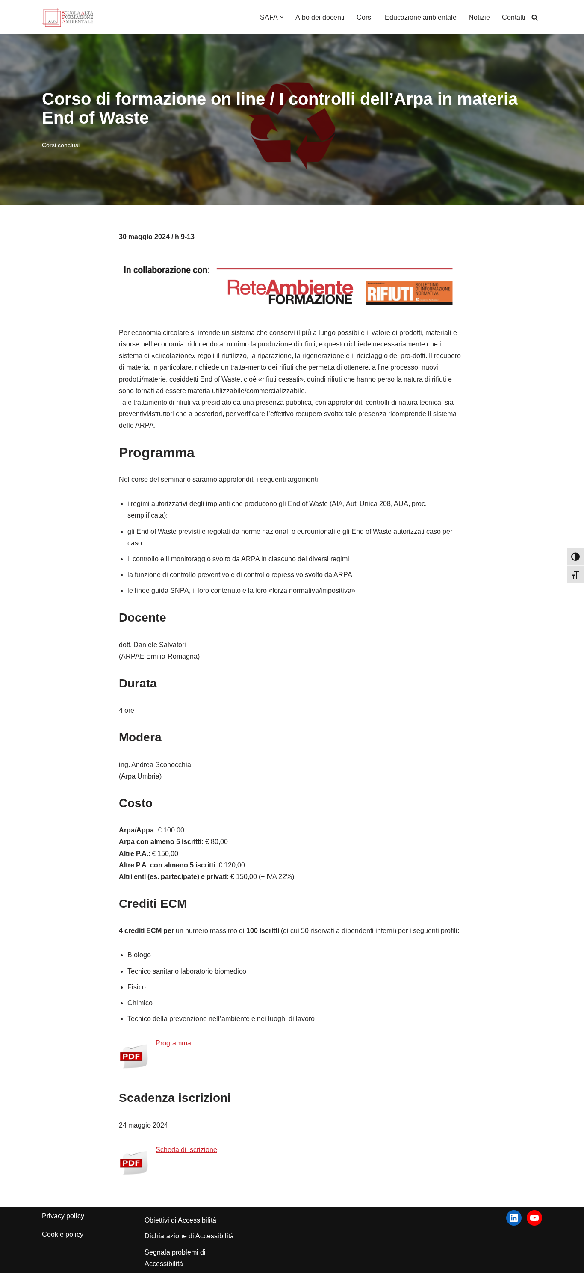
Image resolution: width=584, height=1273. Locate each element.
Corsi (365, 17)
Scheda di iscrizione (186, 1149)
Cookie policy (62, 1234)
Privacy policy (63, 1216)
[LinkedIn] (514, 1218)
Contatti (513, 17)
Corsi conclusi (61, 145)
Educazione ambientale (421, 17)
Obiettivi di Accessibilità (180, 1220)
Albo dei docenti (320, 17)
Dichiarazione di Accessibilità (189, 1236)
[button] (281, 17)
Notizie (479, 17)
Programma (173, 1043)
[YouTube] (534, 1218)
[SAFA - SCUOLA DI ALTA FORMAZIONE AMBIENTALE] (67, 17)
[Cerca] (534, 17)
